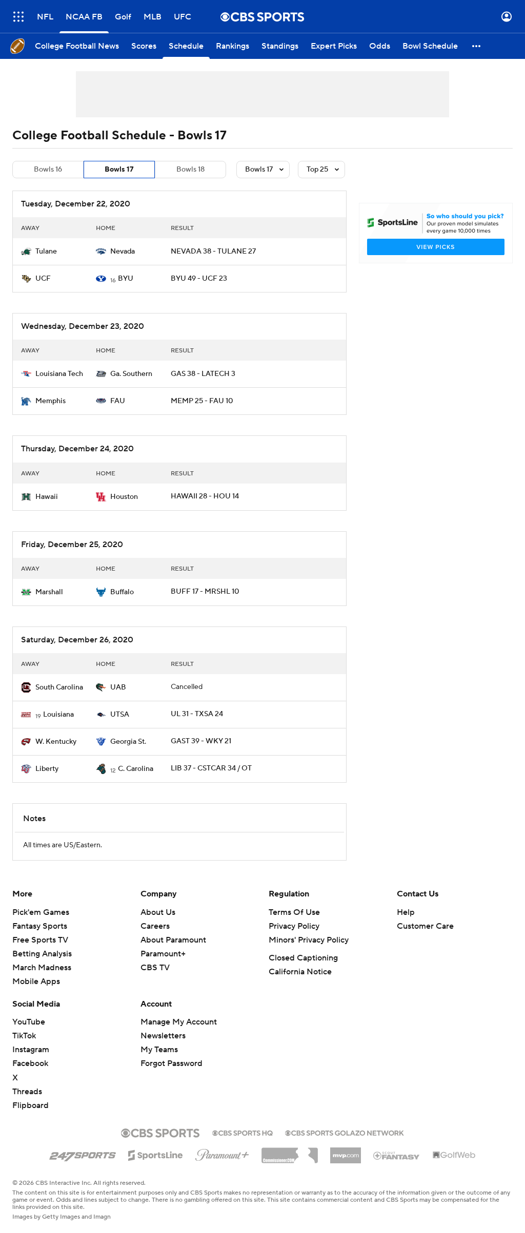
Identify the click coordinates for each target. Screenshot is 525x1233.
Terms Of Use (294, 912)
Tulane (46, 251)
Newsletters (163, 1036)
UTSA (119, 714)
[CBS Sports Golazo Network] (344, 1132)
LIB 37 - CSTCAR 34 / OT (211, 768)
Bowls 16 (48, 169)
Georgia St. (128, 741)
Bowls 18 (190, 169)
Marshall (49, 592)
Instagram (30, 1049)
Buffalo (122, 592)
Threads (27, 1091)
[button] (18, 16)
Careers (155, 926)
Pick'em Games (40, 912)
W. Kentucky (55, 741)
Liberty (46, 769)
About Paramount (173, 940)
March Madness (41, 968)
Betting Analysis (42, 954)
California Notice (300, 972)
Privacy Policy (294, 926)
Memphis (50, 401)
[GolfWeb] (454, 1156)
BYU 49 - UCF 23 (199, 278)
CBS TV (155, 968)
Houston (124, 496)
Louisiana (58, 714)
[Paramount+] (222, 1153)
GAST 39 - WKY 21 (201, 741)
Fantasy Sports (39, 926)
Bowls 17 (119, 169)
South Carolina (59, 687)
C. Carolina (135, 769)
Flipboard (30, 1105)
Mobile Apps (36, 981)
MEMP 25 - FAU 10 (202, 401)
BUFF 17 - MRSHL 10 (205, 591)
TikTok (24, 1036)
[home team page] (26, 251)
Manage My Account (178, 1022)
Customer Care (425, 926)
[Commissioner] (289, 1151)
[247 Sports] (82, 1153)
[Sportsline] (155, 1153)
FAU (117, 401)
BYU (125, 278)
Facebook (30, 1063)
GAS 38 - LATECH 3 (203, 374)
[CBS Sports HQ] (242, 1132)
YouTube (28, 1022)
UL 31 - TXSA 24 (197, 714)
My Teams (159, 1049)
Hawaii (46, 496)
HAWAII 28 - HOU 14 (205, 496)
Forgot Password (171, 1063)
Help (406, 912)
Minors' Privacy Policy (309, 940)
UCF (43, 278)
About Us (157, 912)
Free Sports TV (40, 940)
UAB (118, 687)
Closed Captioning (303, 958)
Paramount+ (163, 954)
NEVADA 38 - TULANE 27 (213, 251)
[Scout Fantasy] (396, 1155)
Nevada (122, 251)
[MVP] (345, 1151)
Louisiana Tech (59, 374)
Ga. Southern (131, 374)
